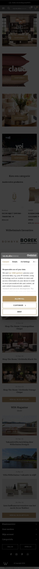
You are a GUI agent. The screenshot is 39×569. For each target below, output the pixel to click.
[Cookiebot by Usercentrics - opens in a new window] (28, 255)
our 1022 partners (16, 273)
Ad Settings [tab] (25, 262)
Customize (18, 305)
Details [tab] (15, 262)
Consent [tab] (5, 262)
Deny (19, 312)
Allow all (19, 299)
